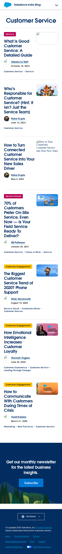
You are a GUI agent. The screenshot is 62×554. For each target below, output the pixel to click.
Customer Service (13, 71)
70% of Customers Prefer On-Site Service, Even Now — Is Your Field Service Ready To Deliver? (17, 220)
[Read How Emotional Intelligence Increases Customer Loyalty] (47, 339)
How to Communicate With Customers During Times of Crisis (18, 401)
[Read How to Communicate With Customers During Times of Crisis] (47, 399)
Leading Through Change (17, 370)
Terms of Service (21, 536)
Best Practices (25, 426)
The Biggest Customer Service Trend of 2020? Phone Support (18, 283)
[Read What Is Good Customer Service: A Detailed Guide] (47, 45)
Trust (32, 541)
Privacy (36, 536)
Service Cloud (13, 196)
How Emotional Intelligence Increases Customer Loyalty (17, 342)
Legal (7, 536)
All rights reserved (44, 527)
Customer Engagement (18, 266)
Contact (41, 541)
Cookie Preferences (14, 546)
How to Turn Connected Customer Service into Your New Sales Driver (19, 157)
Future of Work (33, 252)
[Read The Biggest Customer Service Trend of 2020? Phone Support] (47, 280)
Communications (31, 308)
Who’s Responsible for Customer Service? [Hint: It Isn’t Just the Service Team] (18, 100)
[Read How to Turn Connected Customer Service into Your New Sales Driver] (47, 156)
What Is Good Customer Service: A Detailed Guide (18, 48)
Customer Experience (15, 367)
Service (10, 34)
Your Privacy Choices (42, 546)
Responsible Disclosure (15, 541)
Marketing (9, 426)
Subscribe (31, 483)
